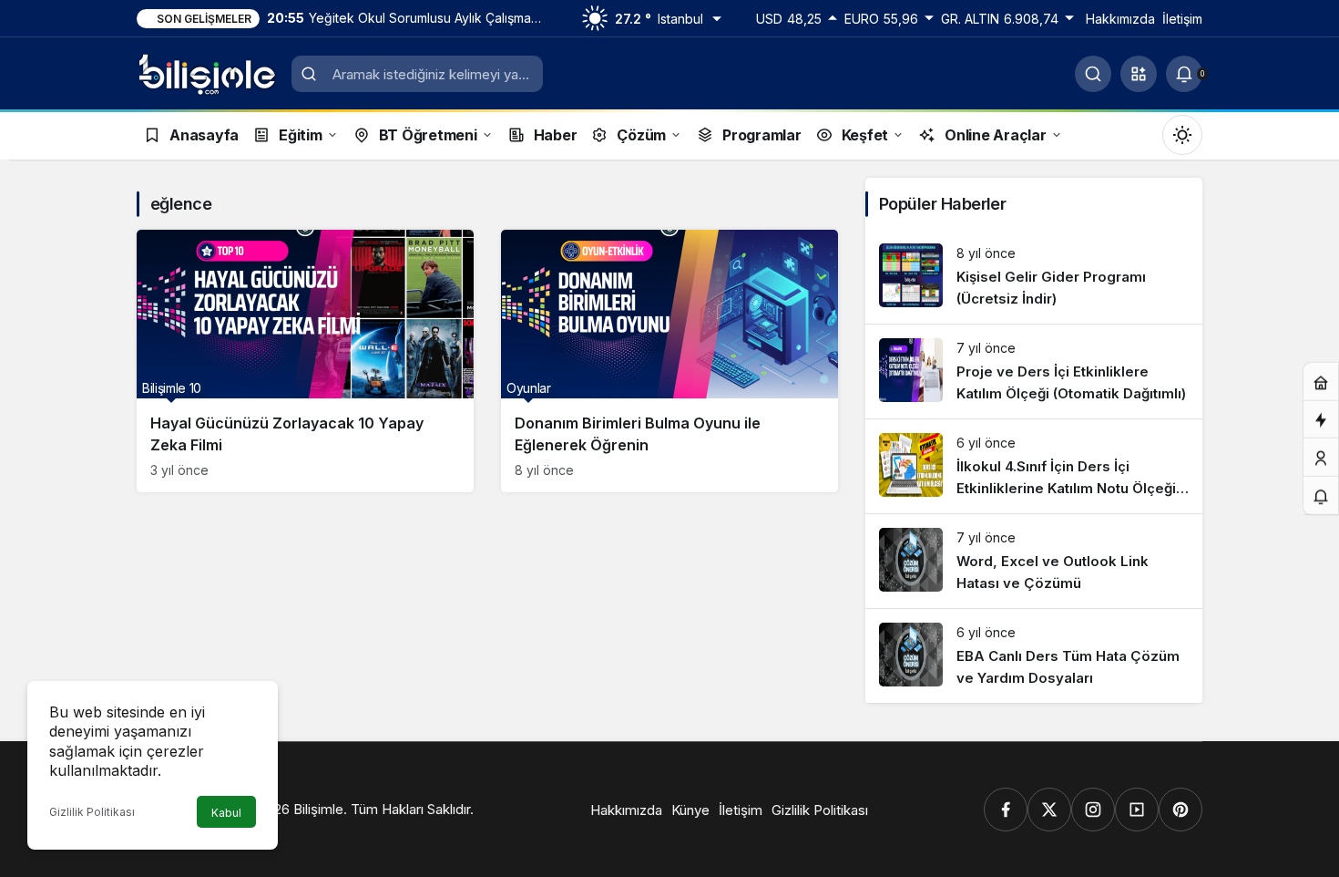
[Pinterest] (1180, 809)
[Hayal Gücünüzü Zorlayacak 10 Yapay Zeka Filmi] (305, 361)
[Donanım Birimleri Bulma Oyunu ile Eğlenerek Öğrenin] (669, 361)
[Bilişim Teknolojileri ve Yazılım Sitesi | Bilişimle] (207, 72)
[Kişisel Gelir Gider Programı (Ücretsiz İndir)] (1033, 277)
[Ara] (1093, 74)
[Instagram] (1093, 809)
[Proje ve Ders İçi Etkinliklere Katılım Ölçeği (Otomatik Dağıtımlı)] (1033, 371)
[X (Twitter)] (1049, 809)
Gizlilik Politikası (92, 812)
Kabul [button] (226, 813)
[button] (1138, 74)
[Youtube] (1137, 809)
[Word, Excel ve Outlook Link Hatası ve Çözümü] (1033, 561)
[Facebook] (1005, 809)
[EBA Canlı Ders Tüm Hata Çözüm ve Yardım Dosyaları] (1033, 656)
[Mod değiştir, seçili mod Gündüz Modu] (1182, 135)
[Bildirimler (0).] (1320, 496)
